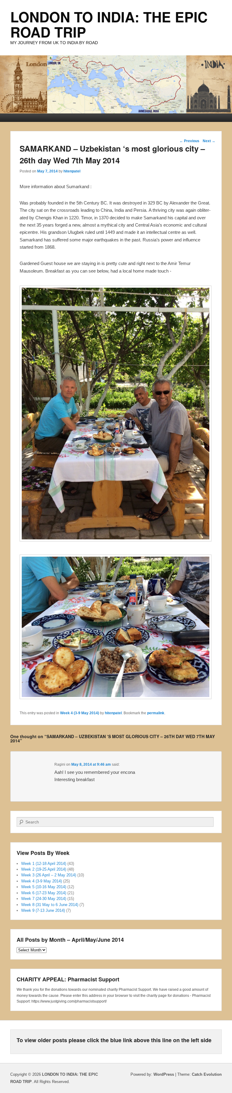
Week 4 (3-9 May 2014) (79, 713)
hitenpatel (71, 171)
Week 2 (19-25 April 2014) (43, 869)
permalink (155, 713)
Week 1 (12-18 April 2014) (43, 863)
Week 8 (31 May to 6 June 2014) (49, 904)
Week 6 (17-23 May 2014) (43, 893)
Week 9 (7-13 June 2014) (43, 910)
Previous (189, 141)
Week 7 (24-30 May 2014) (43, 898)
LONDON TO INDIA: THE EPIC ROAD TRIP (109, 24)
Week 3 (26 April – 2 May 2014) (48, 875)
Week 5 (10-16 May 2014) (43, 887)
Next (209, 141)
